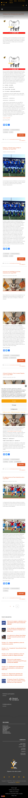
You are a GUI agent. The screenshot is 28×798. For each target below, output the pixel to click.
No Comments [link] (22, 140)
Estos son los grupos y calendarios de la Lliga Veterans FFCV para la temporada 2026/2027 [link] (16, 623)
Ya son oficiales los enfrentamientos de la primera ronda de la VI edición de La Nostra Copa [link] (16, 630)
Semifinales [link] (13, 357)
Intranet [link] (11, 0)
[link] (2, 2)
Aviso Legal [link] (23, 412)
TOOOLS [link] (18, 782)
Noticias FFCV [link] (18, 139)
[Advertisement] (14, 50)
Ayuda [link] (15, 0)
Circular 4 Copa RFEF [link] (6, 117)
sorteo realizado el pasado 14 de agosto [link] (14, 431)
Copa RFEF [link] (7, 129)
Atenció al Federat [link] (21, 0)
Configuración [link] (14, 409)
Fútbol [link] (6, 132)
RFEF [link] (12, 132)
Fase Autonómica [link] (15, 129)
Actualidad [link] (12, 139)
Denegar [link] (14, 405)
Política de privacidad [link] (15, 412)
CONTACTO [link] (23, 751)
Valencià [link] (11, 2)
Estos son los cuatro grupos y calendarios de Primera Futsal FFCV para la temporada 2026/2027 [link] (16, 661)
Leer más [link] (21, 135)
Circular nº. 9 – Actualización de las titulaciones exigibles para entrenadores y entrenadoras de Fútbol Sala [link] (13, 668)
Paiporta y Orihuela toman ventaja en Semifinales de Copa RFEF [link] (12, 148)
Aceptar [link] (14, 401)
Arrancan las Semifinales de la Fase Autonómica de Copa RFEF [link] (11, 272)
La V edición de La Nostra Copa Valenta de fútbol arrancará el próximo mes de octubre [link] (16, 637)
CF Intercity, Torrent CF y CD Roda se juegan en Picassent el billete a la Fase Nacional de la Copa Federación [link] (16, 681)
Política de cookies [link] (6, 412)
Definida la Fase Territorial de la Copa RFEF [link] (13, 14)
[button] (26, 386)
